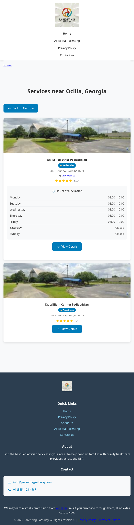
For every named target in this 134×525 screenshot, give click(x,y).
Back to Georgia (23, 108)
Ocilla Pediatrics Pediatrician (67, 160)
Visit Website (68, 175)
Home (67, 33)
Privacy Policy (67, 48)
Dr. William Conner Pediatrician (67, 304)
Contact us (67, 55)
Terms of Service (109, 520)
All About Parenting (67, 41)
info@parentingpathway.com (32, 482)
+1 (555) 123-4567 (24, 489)
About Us (67, 423)
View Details (69, 246)
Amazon (61, 508)
